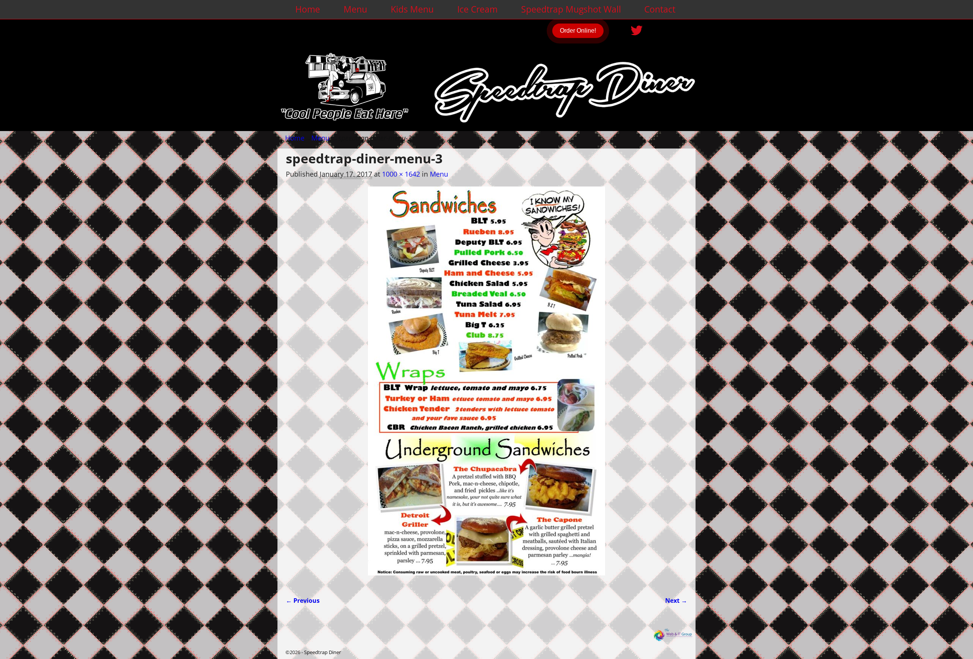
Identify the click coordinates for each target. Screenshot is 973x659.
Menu (355, 9)
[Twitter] (637, 27)
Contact (659, 9)
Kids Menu (412, 9)
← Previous (303, 600)
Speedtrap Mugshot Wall (571, 9)
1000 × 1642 (401, 174)
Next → (676, 600)
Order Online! (578, 30)
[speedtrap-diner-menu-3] (486, 386)
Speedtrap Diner (322, 652)
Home (307, 9)
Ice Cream (477, 9)
